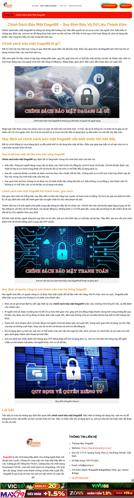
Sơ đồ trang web (80, 478)
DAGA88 (35, 6)
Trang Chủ (9, 15)
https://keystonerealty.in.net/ (96, 448)
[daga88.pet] (15, 6)
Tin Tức (63, 6)
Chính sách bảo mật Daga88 (17, 30)
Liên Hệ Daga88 (75, 6)
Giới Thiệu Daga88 (48, 6)
